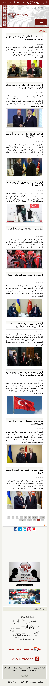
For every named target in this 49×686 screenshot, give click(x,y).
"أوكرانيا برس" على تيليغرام (42, 8)
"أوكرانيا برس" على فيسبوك (45, 8)
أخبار (28, 668)
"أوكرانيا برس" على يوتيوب (35, 8)
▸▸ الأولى (42, 517)
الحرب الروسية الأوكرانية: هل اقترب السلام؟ (28, 2)
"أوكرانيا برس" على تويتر (38, 8)
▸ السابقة (35, 517)
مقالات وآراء (18, 668)
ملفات (15, 670)
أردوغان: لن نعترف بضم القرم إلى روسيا (25, 275)
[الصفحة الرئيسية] (18, 15)
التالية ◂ (29, 520)
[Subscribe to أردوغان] (44, 525)
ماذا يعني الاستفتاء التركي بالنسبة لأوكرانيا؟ (25, 229)
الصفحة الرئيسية (39, 668)
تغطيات (23, 670)
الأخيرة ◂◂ (22, 520)
